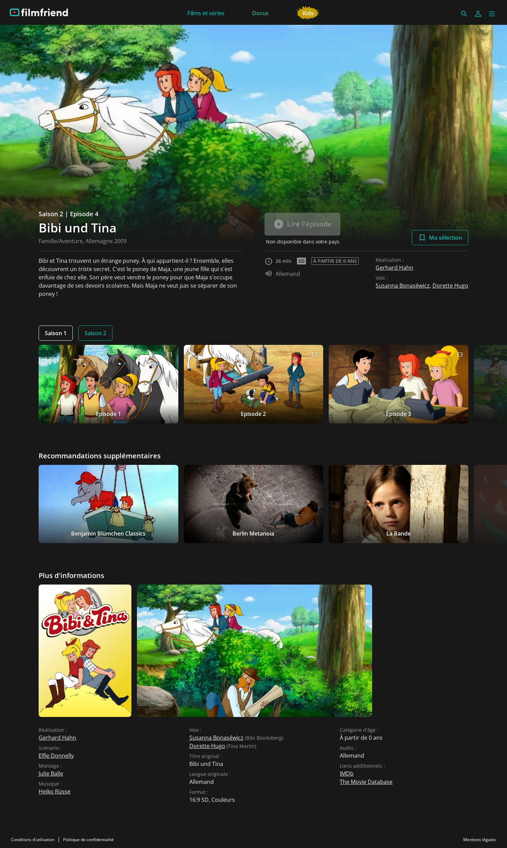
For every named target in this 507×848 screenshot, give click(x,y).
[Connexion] (478, 14)
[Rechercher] (464, 14)
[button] (492, 14)
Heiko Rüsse (54, 791)
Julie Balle (51, 773)
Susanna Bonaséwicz (403, 285)
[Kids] (308, 12)
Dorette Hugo (450, 285)
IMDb (347, 773)
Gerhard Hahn (394, 267)
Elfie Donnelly (56, 755)
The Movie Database (366, 782)
